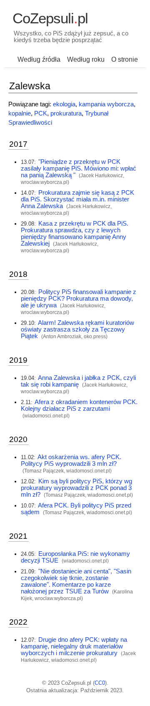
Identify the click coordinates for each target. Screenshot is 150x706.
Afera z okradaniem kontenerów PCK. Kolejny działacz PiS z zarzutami (79, 405)
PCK (40, 113)
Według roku (86, 59)
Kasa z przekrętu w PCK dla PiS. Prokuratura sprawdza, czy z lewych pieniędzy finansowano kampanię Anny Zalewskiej (74, 233)
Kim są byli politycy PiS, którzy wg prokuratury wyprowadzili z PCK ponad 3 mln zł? (76, 488)
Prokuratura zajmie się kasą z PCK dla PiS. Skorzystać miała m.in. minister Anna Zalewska (77, 199)
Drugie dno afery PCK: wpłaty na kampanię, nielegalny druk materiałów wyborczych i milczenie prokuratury (74, 646)
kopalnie (19, 113)
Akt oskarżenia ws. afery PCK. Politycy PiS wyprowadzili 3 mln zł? (71, 460)
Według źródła (39, 59)
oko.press (95, 336)
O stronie (124, 59)
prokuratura (66, 113)
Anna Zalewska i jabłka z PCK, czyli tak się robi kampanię (78, 381)
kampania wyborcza (106, 104)
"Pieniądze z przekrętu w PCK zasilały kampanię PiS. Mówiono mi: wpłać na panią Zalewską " (78, 168)
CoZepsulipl (50, 18)
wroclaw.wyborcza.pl (44, 182)
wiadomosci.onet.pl (46, 416)
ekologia (64, 104)
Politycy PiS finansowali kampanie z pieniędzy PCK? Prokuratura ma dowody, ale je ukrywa (78, 299)
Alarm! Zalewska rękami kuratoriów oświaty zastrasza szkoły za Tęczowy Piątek (77, 329)
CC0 (100, 683)
